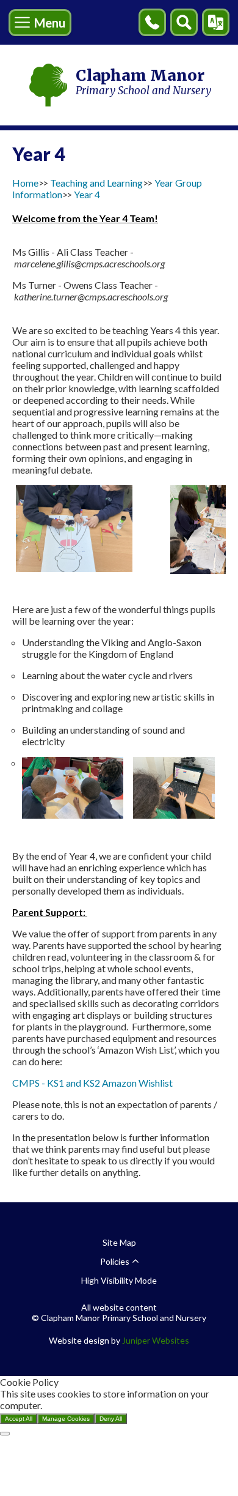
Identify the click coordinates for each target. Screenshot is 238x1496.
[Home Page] (48, 85)
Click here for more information (110, 1405)
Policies (114, 1261)
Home (25, 182)
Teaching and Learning (96, 182)
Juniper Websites (155, 1340)
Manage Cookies (66, 1418)
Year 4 (87, 194)
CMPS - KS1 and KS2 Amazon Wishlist (93, 1083)
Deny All (110, 1418)
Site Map (119, 1242)
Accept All (18, 1418)
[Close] (5, 1433)
